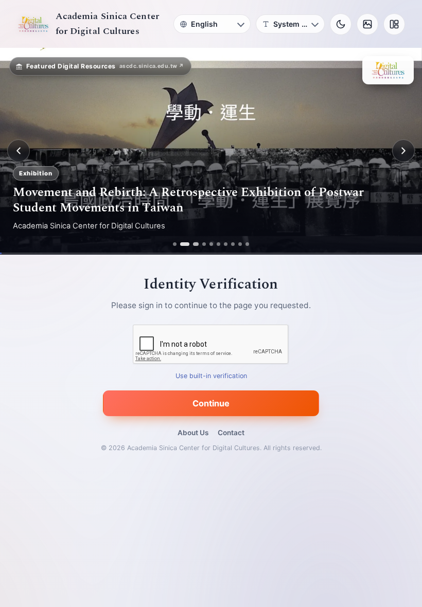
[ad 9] (240, 244)
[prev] (18, 150)
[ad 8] (233, 244)
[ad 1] (175, 244)
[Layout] (394, 24)
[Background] (367, 24)
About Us (193, 433)
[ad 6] (218, 244)
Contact (231, 433)
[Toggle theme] (340, 24)
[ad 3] (193, 244)
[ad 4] (204, 244)
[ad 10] (247, 244)
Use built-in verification (211, 376)
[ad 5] (211, 244)
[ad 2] (182, 244)
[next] (403, 150)
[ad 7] (225, 244)
